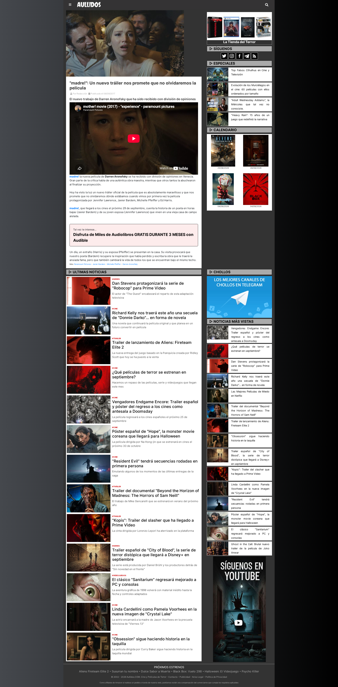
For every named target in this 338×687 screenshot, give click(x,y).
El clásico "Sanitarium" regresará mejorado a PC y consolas (154, 582)
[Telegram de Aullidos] (247, 56)
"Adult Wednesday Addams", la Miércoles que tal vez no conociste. (250, 104)
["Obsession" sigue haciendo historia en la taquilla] (89, 646)
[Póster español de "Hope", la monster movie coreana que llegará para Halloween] (89, 439)
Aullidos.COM (133, 677)
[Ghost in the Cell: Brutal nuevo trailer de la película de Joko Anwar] (218, 548)
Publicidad (185, 677)
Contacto (172, 677)
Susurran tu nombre (125, 671)
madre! (74, 176)
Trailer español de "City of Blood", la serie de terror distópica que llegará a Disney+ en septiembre (154, 555)
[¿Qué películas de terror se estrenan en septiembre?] (89, 379)
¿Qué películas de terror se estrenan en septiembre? (149, 374)
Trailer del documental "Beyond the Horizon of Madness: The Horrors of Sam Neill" (155, 493)
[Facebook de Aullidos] (239, 56)
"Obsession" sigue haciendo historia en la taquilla (151, 641)
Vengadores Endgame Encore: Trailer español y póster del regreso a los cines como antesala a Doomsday (155, 406)
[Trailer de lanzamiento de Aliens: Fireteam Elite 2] (89, 350)
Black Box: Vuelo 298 (187, 671)
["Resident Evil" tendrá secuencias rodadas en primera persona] (89, 468)
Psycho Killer (250, 671)
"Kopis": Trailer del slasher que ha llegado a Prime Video (153, 522)
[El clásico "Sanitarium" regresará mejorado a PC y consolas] (89, 587)
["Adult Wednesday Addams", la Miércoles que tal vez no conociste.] (218, 104)
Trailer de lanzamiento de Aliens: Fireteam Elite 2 (152, 344)
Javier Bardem (99, 264)
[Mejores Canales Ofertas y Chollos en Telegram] (239, 297)
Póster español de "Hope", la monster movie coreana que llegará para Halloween (153, 433)
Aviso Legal (197, 677)
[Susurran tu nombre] (255, 150)
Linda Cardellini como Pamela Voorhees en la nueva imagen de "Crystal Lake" (154, 611)
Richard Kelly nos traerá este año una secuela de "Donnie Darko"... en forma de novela (155, 315)
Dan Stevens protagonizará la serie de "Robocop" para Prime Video (148, 285)
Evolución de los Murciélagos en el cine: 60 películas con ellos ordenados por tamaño (250, 89)
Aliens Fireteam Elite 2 (94, 671)
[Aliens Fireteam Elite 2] (223, 150)
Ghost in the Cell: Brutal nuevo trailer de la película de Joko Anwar (250, 548)
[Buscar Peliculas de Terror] (266, 4)
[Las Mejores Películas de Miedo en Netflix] (218, 395)
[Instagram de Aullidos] (232, 56)
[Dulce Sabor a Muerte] (223, 189)
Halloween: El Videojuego (222, 671)
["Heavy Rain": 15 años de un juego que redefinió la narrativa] (218, 119)
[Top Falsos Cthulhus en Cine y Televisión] (218, 74)
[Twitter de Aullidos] (224, 56)
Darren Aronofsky (130, 264)
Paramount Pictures (82, 264)
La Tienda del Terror (239, 42)
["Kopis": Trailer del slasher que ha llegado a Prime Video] (89, 527)
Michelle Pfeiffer (114, 264)
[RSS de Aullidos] (254, 56)
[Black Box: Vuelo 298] (255, 189)
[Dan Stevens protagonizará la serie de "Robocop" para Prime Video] (89, 290)
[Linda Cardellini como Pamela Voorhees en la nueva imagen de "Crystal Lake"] (89, 616)
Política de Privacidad (216, 677)
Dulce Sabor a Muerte (155, 671)
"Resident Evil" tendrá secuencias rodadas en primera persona (155, 463)
